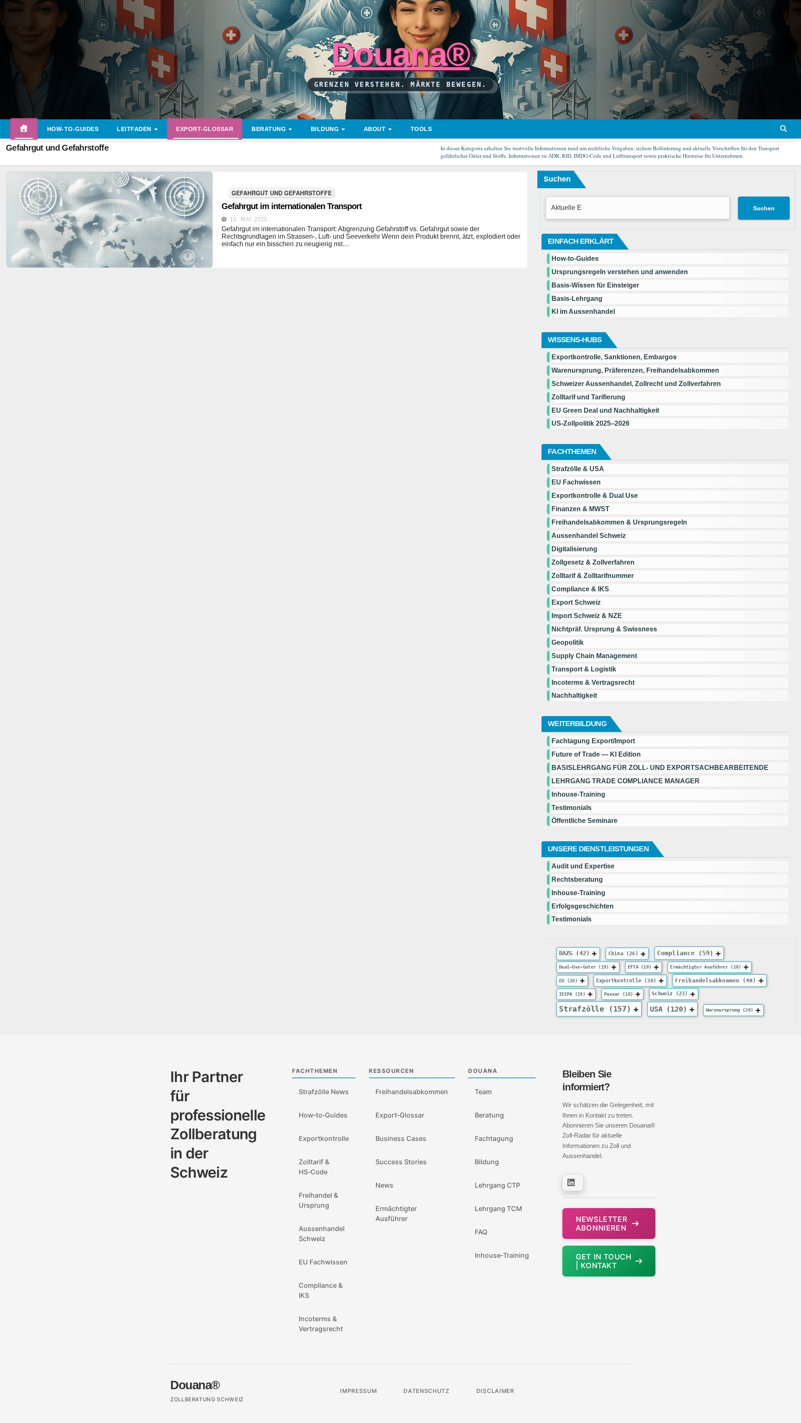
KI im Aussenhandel (583, 311)
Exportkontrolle (324, 1138)
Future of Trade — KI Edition (596, 754)
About (376, 129)
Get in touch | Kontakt (603, 1261)
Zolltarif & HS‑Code (314, 1167)
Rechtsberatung (577, 879)
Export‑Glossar (399, 1115)
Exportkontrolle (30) (626, 980)
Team (483, 1091)
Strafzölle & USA (578, 468)
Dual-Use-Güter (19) (584, 967)
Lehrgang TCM (498, 1208)
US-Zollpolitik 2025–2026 (591, 423)
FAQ (481, 1232)
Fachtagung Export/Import (593, 740)
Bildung (326, 129)
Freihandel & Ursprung (318, 1200)
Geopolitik (568, 642)
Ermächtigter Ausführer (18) (705, 967)
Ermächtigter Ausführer (396, 1213)
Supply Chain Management (594, 655)
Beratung (270, 129)
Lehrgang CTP (497, 1185)
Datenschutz (426, 1391)
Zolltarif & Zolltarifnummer (593, 575)
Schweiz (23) (670, 994)
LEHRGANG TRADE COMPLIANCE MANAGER (626, 781)
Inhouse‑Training (502, 1255)
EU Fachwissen (576, 482)
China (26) (623, 953)
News (384, 1185)
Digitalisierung (574, 549)
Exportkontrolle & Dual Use (595, 495)
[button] (783, 128)
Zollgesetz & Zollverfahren (593, 562)
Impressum (358, 1391)
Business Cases (400, 1138)
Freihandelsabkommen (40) (715, 980)
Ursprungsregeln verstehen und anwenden (620, 271)
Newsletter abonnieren (601, 1223)
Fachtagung (494, 1138)
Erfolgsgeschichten (583, 906)
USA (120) (668, 1009)
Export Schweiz (576, 602)
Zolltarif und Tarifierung (588, 397)
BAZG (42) (574, 953)
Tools (421, 129)
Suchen (557, 179)
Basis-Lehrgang (577, 298)
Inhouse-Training (578, 794)
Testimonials (572, 807)
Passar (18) (618, 994)
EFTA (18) (640, 967)
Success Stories (401, 1162)
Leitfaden (135, 129)
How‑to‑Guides (73, 129)
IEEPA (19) (572, 994)
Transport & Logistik (584, 669)
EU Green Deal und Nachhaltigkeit (605, 410)
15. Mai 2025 (248, 219)
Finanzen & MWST (581, 508)
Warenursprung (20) (729, 1010)
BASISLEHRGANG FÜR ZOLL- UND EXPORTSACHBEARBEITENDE (660, 767)
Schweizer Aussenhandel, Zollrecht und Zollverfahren (636, 383)
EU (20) (568, 981)
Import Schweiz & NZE (587, 615)
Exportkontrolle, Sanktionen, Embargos (614, 357)
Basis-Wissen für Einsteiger (595, 285)
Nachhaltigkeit (574, 695)
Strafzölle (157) (595, 1009)
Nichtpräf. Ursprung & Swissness (604, 629)
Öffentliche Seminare (584, 820)
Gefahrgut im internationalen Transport (292, 206)
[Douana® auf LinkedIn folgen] (572, 1182)
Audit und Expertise (583, 866)
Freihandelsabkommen (411, 1091)
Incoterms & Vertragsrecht (593, 682)
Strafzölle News (324, 1091)
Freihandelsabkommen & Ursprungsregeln (619, 522)
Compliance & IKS (580, 589)
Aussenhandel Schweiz (589, 535)
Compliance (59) (685, 953)
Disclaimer (495, 1391)
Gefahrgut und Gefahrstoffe (282, 193)
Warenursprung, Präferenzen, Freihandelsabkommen (635, 370)
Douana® (400, 54)
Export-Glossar (204, 129)
